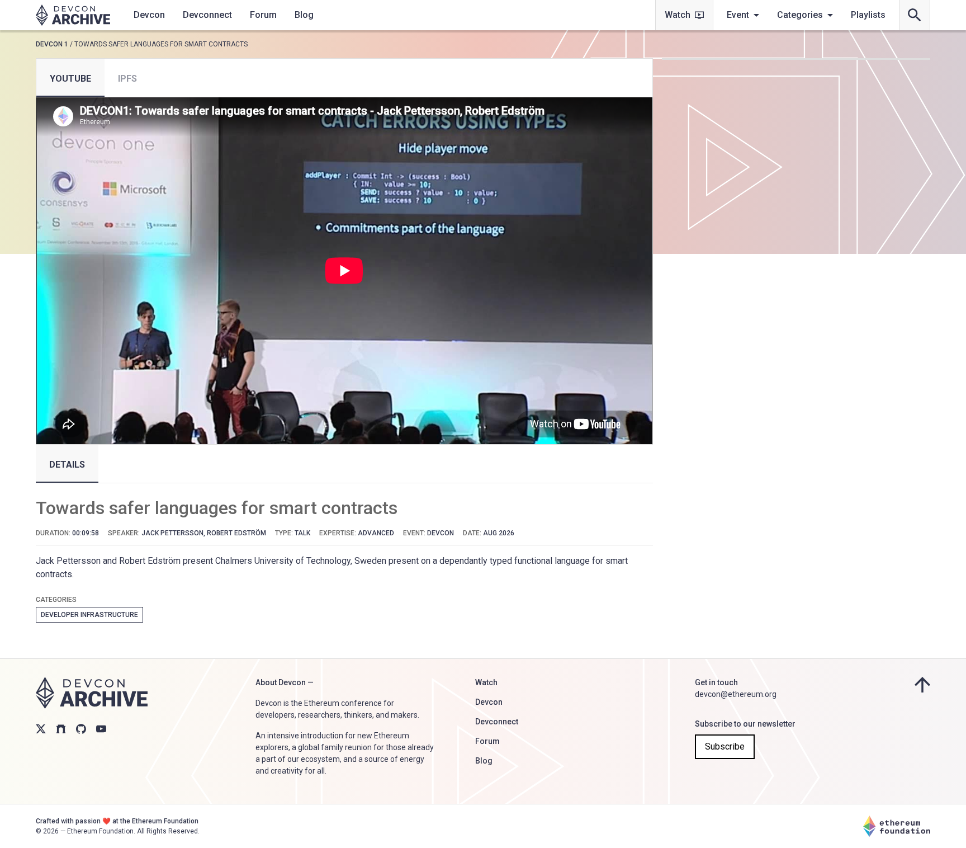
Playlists (868, 15)
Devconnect (207, 15)
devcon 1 (52, 44)
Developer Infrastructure (89, 615)
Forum (263, 15)
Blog (304, 15)
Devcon (149, 15)
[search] (914, 15)
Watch (677, 15)
